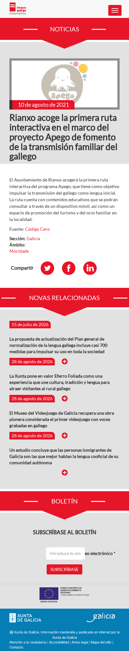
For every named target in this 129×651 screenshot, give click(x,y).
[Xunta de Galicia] (25, 618)
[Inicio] (17, 8)
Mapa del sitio (101, 641)
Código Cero (37, 229)
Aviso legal (80, 641)
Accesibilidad (59, 641)
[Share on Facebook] (71, 268)
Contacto (16, 646)
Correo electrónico (95, 553)
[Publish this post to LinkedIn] (93, 268)
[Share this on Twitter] (50, 268)
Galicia (33, 238)
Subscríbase (64, 569)
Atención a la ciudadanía (27, 641)
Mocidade (19, 251)
